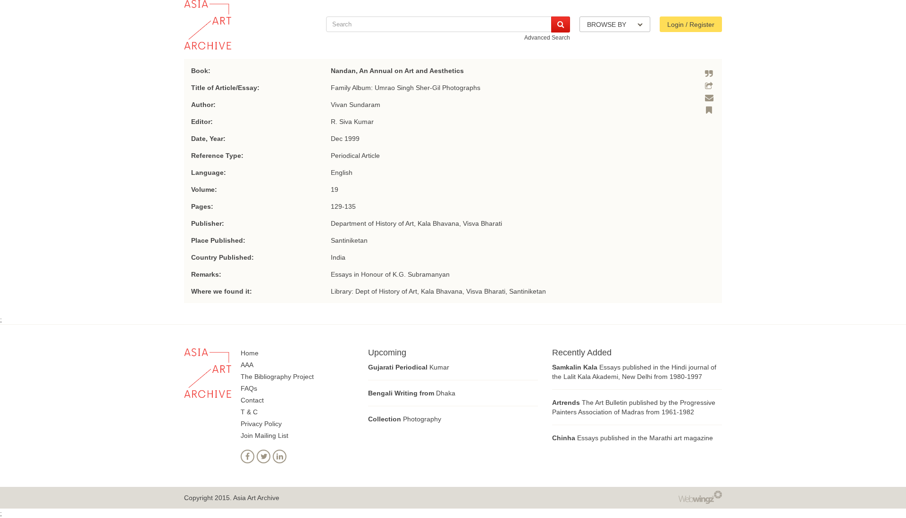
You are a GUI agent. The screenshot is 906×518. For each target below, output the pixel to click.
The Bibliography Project (277, 376)
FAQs (249, 388)
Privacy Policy (261, 424)
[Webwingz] (700, 497)
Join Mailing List (264, 435)
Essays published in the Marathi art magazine (632, 438)
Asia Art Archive (256, 498)
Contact (252, 400)
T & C (249, 412)
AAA (247, 365)
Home (250, 353)
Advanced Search (547, 37)
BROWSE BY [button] (607, 24)
